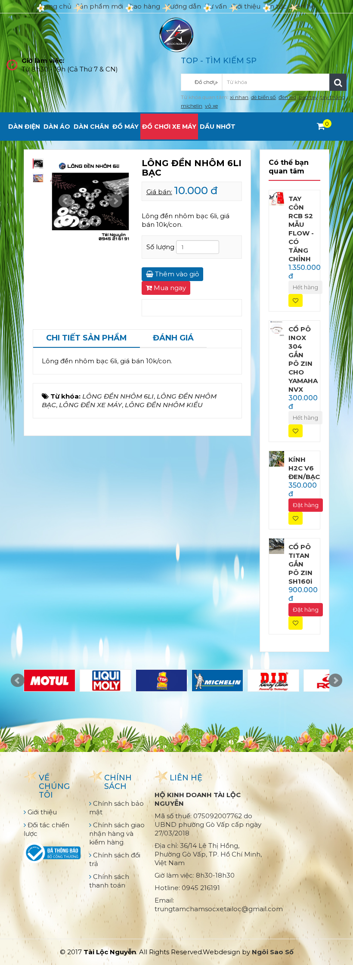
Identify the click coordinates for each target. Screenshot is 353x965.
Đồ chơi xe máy (169, 126)
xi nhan (239, 97)
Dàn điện (24, 126)
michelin (191, 105)
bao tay (308, 97)
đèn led (287, 97)
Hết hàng (305, 287)
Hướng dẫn (182, 6)
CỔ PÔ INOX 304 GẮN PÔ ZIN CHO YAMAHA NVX (303, 359)
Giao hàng (143, 6)
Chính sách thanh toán (109, 880)
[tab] (86, 339)
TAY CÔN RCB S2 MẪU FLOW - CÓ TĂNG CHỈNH (301, 229)
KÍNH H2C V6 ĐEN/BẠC (304, 468)
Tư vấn (216, 6)
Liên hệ (303, 6)
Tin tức (276, 6)
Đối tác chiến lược (46, 829)
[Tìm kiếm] (338, 82)
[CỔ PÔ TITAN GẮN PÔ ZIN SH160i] (277, 545)
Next (115, 201)
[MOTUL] (49, 680)
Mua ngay (169, 288)
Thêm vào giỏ (176, 274)
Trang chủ (55, 6)
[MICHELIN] (217, 680)
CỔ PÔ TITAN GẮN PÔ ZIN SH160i (300, 564)
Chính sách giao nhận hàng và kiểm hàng (117, 833)
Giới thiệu (245, 6)
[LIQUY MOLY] (105, 680)
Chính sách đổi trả (114, 859)
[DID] (273, 680)
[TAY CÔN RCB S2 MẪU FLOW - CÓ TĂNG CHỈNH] (277, 197)
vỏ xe (211, 105)
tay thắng (332, 97)
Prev (65, 201)
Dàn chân (91, 126)
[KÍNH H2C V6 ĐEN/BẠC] (277, 458)
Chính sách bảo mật (116, 807)
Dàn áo (56, 126)
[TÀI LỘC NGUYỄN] (176, 34)
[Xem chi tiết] (321, 126)
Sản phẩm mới (99, 6)
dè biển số (263, 97)
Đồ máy (125, 126)
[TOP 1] (161, 680)
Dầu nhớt (217, 126)
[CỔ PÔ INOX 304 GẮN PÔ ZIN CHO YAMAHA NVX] (277, 328)
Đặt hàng (306, 504)
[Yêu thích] (295, 300)
